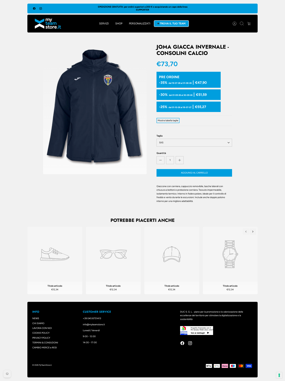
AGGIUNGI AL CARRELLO (194, 172)
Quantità (161, 153)
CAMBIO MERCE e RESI (44, 347)
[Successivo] (253, 231)
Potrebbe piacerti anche (143, 220)
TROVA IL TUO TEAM (173, 23)
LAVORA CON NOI (42, 328)
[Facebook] (34, 8)
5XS (161, 142)
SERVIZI (104, 23)
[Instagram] (40, 8)
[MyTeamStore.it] (48, 23)
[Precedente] (246, 231)
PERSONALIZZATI (139, 23)
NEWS (35, 318)
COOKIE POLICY (40, 333)
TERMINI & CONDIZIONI (45, 342)
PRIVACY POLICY (41, 337)
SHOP (118, 23)
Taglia (159, 135)
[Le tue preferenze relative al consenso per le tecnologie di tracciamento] (279, 375)
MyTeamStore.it (45, 365)
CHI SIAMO (38, 323)
